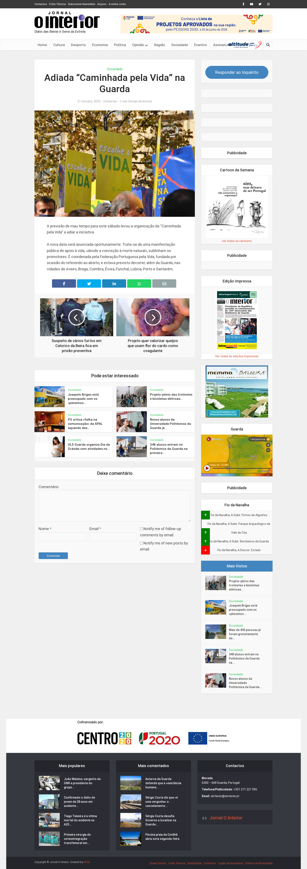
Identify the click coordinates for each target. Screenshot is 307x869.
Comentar (110, 101)
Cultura (59, 45)
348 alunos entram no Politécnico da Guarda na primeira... (169, 449)
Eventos (200, 45)
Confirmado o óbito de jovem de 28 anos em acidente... (79, 802)
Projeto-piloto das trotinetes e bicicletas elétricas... (244, 585)
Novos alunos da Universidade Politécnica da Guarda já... (170, 424)
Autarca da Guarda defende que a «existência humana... (163, 783)
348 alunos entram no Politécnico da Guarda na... (244, 658)
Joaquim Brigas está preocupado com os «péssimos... (83, 399)
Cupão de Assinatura (230, 863)
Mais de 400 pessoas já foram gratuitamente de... (245, 634)
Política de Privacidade (259, 863)
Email (95, 529)
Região (159, 45)
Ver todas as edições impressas (237, 356)
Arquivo (102, 4)
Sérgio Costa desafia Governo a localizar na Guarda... (160, 820)
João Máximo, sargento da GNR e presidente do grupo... (82, 783)
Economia (100, 45)
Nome (45, 529)
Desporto (78, 45)
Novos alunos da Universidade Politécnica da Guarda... (245, 683)
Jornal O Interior (225, 817)
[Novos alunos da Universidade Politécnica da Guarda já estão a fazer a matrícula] (217, 680)
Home (42, 45)
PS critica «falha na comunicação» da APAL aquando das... (85, 424)
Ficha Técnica (57, 4)
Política (120, 45)
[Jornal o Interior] (67, 19)
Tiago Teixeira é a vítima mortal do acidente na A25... (80, 820)
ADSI (87, 862)
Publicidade (194, 863)
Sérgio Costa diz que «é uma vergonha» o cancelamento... (161, 802)
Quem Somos (158, 863)
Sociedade (179, 45)
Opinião (138, 45)
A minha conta (117, 4)
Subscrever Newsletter (81, 4)
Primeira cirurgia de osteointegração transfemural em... (77, 839)
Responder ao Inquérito (237, 72)
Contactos (40, 4)
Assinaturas (222, 45)
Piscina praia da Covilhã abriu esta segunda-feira (162, 836)
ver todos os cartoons (237, 241)
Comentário (48, 487)
